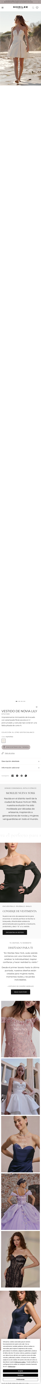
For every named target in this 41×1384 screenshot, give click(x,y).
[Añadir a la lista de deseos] (20, 707)
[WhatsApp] (26, 776)
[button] (20, 1362)
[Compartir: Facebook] (13, 776)
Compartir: (5, 775)
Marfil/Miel (4, 741)
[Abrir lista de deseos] (37, 8)
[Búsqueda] (33, 8)
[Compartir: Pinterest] (22, 776)
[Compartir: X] (17, 776)
